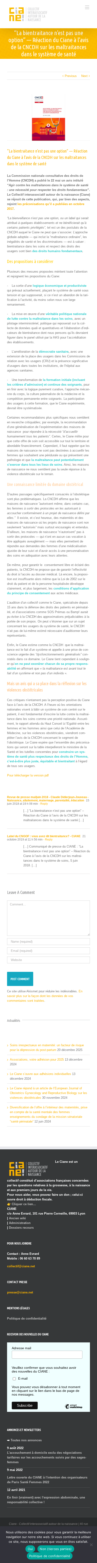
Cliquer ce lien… (24, 1204)
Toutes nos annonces (26, 1440)
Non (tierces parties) (56, 1549)
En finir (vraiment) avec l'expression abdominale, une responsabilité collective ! (46, 1500)
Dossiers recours (21, 1227)
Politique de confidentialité (26, 1318)
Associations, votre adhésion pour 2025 (37, 1059)
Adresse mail (21, 1348)
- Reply (43, 803)
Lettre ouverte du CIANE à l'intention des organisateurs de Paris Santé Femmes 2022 (47, 1480)
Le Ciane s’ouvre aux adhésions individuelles (40, 1074)
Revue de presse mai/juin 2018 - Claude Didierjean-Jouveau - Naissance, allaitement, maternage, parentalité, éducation (48, 799)
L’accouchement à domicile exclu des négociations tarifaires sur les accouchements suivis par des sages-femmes (46, 1457)
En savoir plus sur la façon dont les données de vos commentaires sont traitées (44, 995)
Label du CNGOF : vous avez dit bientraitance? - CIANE (44, 836)
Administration (20, 1223)
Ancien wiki (17, 1218)
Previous (71, 76)
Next (84, 76)
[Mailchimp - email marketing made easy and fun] (73, 1410)
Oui (30, 1549)
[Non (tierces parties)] (91, 1544)
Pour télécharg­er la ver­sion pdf (28, 775)
